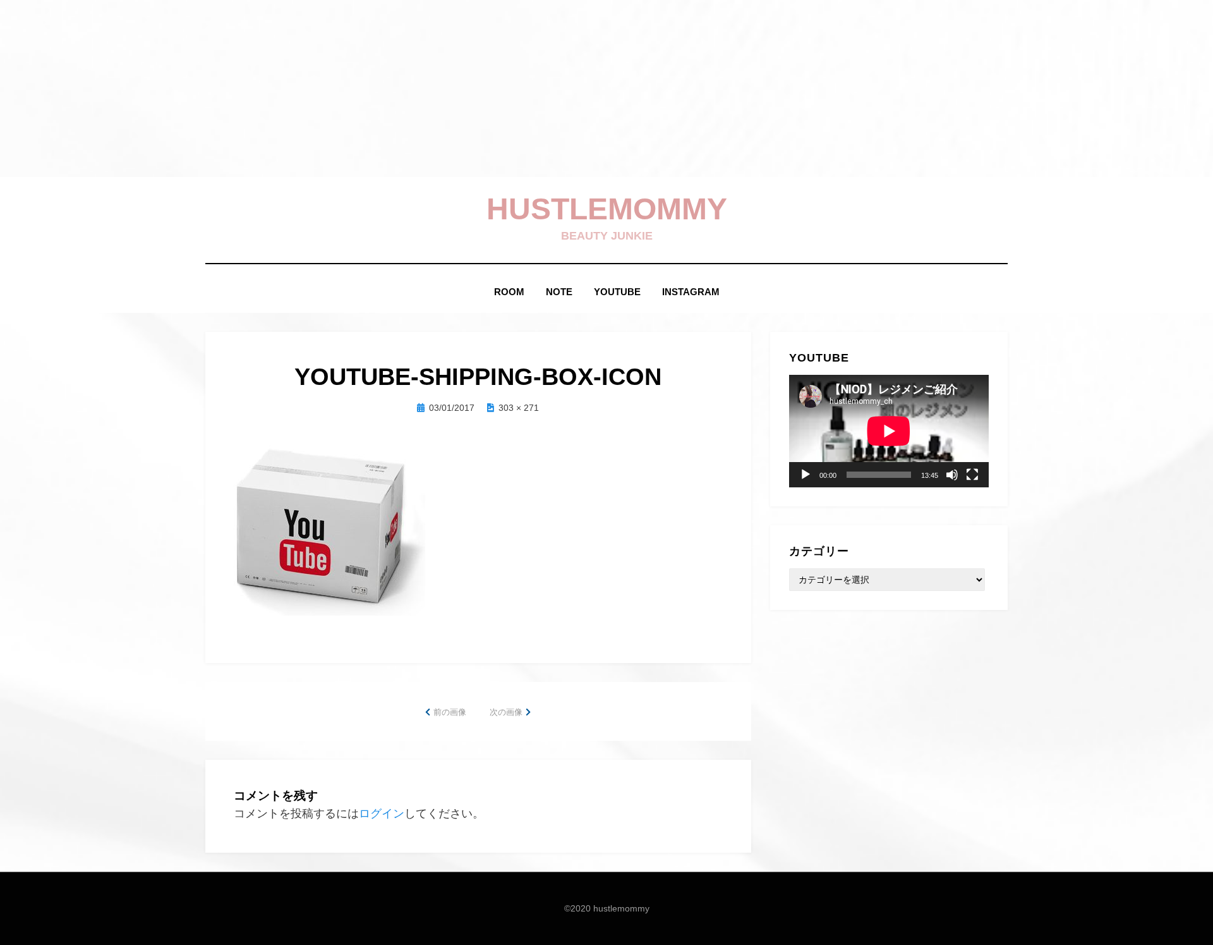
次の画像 (506, 712)
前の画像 (449, 712)
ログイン (381, 813)
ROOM (509, 291)
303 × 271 (518, 408)
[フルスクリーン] (972, 474)
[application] (889, 431)
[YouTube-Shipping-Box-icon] (329, 529)
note (559, 291)
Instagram (691, 291)
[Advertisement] (379, 88)
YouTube (617, 291)
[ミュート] (952, 474)
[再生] (805, 474)
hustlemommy (606, 209)
